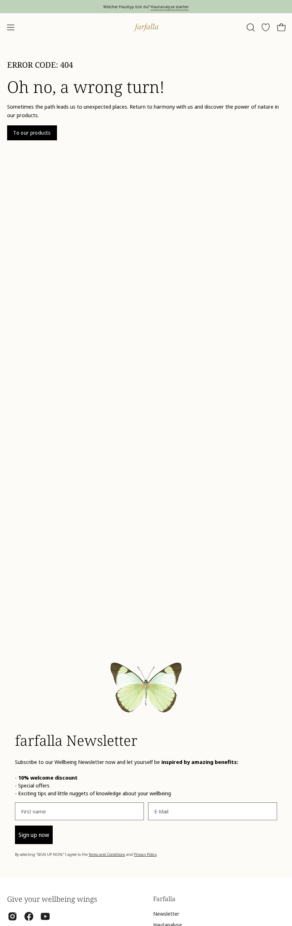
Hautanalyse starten (170, 6)
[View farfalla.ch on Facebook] (29, 916)
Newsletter (166, 913)
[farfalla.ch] (146, 27)
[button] (250, 27)
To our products (32, 132)
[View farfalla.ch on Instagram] (12, 916)
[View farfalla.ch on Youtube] (45, 916)
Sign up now (34, 835)
